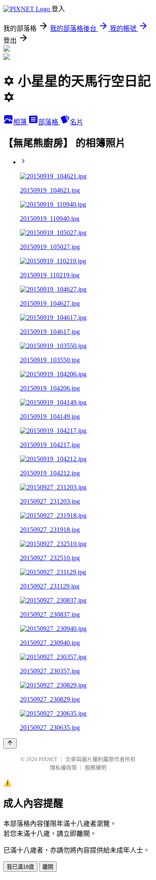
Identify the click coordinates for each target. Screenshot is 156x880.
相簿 (20, 122)
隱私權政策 (63, 767)
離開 (47, 867)
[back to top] (10, 743)
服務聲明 (95, 767)
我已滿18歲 (20, 867)
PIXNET (48, 759)
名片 (76, 122)
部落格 (49, 122)
